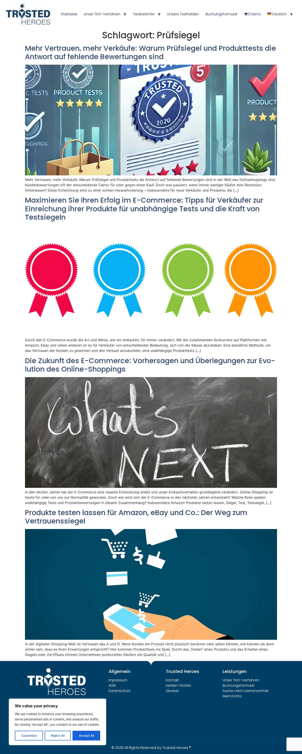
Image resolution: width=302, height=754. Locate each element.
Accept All (86, 735)
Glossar (172, 690)
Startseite (69, 14)
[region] (57, 722)
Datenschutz (120, 690)
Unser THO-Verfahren (102, 14)
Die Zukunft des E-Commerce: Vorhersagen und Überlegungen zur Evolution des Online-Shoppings (150, 365)
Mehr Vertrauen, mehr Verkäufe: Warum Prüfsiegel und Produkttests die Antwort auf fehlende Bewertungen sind (150, 52)
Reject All (58, 735)
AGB (112, 685)
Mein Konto (232, 696)
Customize (29, 735)
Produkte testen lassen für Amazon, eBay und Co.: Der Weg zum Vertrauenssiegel (136, 517)
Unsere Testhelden (183, 14)
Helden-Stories (178, 685)
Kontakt (172, 680)
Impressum (118, 680)
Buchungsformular (221, 14)
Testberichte (144, 14)
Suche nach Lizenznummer (246, 690)
